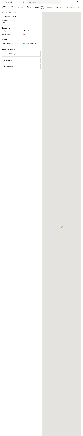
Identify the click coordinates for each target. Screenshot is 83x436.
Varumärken (50, 7)
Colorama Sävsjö (12, 13)
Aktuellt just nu (42, 7)
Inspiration (72, 7)
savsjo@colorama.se (32, 43)
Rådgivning (58, 7)
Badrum (37, 7)
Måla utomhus (12, 7)
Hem (3, 13)
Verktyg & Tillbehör (29, 7)
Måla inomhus (4, 7)
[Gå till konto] (81, 2)
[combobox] (43, 2)
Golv (22, 7)
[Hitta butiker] (77, 2)
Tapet (17, 7)
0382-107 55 (10, 43)
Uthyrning (65, 7)
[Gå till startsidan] (11, 2)
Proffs (78, 7)
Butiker (6, 13)
